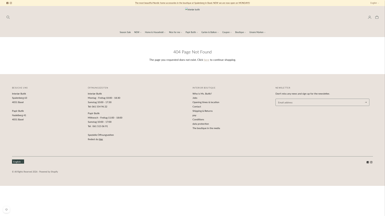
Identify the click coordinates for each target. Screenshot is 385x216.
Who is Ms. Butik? (202, 93)
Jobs (194, 97)
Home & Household (154, 32)
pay (194, 115)
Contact (196, 106)
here (206, 59)
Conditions (198, 119)
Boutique (239, 32)
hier (101, 139)
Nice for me (174, 32)
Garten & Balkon (209, 32)
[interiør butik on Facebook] (7, 3)
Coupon (226, 32)
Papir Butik (191, 32)
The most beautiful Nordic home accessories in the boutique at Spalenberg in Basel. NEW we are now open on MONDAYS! (192, 3)
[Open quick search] (8, 17)
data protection (200, 123)
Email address (285, 99)
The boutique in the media (206, 128)
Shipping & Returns (202, 110)
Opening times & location (205, 102)
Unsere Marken (256, 32)
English (373, 3)
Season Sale (125, 32)
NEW (136, 32)
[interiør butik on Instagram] (11, 3)
